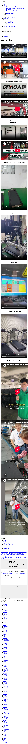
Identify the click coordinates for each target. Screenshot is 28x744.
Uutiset (5, 23)
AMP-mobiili (6, 548)
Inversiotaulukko (10, 13)
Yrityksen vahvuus (10, 17)
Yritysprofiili (9, 16)
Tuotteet (5, 5)
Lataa (4, 25)
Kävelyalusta (9, 12)
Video (4, 35)
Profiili (5, 542)
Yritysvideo (9, 21)
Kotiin (4, 4)
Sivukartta (5, 547)
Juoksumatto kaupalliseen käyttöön (14, 6)
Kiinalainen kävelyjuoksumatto (8, 552)
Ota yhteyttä (6, 18)
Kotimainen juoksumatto (11, 10)
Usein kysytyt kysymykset (9, 26)
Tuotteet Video (9, 22)
